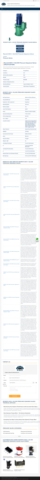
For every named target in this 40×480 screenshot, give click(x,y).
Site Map (11, 477)
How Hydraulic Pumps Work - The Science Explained (17, 413)
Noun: (4, 136)
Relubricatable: (6, 106)
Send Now (14, 396)
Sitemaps (15, 477)
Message (5, 386)
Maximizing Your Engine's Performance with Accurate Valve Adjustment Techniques (21, 406)
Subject (5, 380)
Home (2, 10)
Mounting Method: (6, 84)
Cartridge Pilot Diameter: (8, 148)
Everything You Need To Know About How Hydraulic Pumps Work (20, 419)
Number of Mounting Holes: (8, 81)
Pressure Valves (10, 10)
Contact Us (7, 477)
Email (4, 375)
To (4, 377)
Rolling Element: (6, 97)
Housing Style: (6, 86)
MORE (19, 436)
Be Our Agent (20, 51)
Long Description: (6, 120)
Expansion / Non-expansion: (8, 102)
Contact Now (20, 46)
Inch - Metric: (5, 118)
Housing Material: (6, 99)
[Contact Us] (37, 240)
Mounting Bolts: (6, 104)
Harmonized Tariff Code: (8, 133)
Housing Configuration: (7, 113)
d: (3, 151)
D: (3, 145)
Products (5, 10)
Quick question (4, 383)
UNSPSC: (5, 131)
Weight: (4, 77)
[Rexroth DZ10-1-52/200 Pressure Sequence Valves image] (20, 25)
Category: (5, 70)
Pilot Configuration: (7, 116)
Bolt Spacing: (5, 155)
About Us (3, 477)
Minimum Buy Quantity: (8, 75)
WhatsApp (20, 48)
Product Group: (6, 79)
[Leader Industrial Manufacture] (4, 4)
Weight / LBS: (5, 141)
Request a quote (6, 0)
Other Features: (6, 129)
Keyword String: (6, 138)
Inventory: (5, 72)
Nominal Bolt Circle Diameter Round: (10, 153)
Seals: (4, 111)
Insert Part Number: (7, 109)
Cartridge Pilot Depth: (7, 143)
